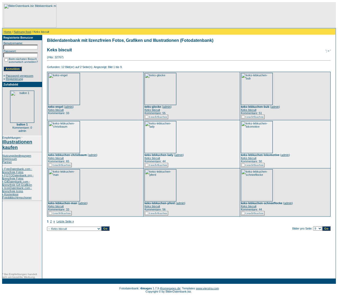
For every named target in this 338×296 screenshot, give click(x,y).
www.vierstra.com (207, 288)
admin (69, 106)
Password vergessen (19, 75)
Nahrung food (22, 31)
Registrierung (14, 78)
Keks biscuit (56, 109)
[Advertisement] (153, 16)
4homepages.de (170, 288)
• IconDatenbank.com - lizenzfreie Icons (17, 189)
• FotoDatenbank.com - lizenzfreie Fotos (17, 170)
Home (7, 31)
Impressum (9, 158)
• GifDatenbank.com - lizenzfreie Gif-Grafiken (17, 183)
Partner (7, 162)
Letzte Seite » (65, 221)
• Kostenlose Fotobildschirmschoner (17, 196)
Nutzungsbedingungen (16, 155)
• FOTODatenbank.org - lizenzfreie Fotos (18, 177)
